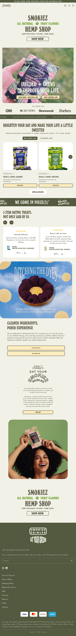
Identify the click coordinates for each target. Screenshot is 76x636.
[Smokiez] (6, 5)
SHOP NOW (38, 412)
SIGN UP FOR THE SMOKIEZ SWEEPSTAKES (51, 117)
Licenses (5, 595)
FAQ (3, 591)
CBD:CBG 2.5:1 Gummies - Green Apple (49, 177)
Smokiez (44, 632)
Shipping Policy (8, 583)
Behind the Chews (9, 587)
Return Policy (7, 579)
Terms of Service (8, 575)
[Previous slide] (5, 222)
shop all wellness (38, 192)
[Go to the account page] (69, 6)
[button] (70, 157)
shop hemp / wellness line (28, 97)
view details (20, 185)
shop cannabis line (36, 353)
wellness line (30, 138)
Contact (5, 607)
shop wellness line (36, 348)
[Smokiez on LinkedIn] (6, 568)
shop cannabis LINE (51, 97)
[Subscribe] (71, 560)
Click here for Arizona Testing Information (38, 1)
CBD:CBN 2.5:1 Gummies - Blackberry (13, 177)
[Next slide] (11, 222)
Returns (5, 599)
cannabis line (46, 138)
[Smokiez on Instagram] (3, 568)
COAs (4, 603)
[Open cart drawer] (73, 6)
